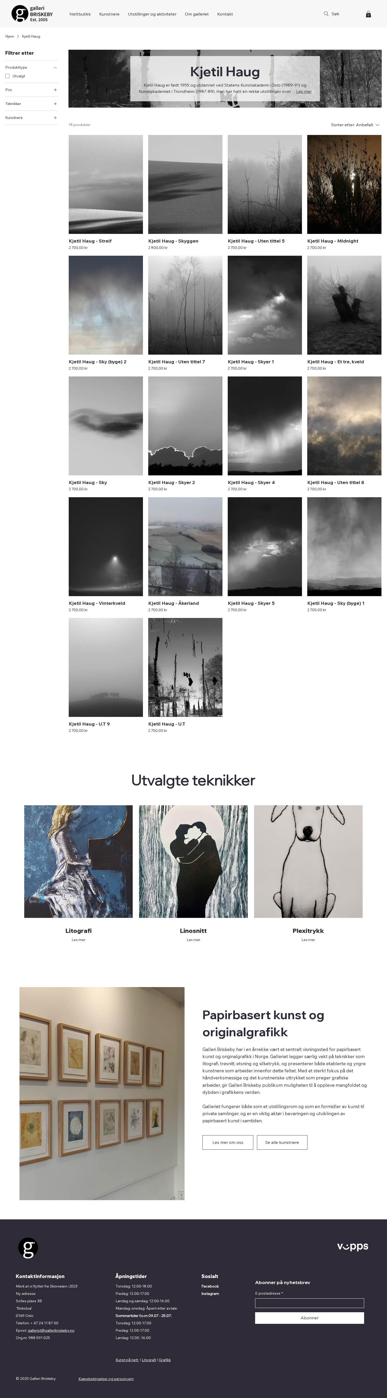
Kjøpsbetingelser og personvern (106, 1378)
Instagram (210, 1293)
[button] (368, 14)
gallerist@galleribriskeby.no (51, 1330)
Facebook (210, 1286)
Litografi (149, 1359)
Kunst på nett (127, 1359)
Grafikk (165, 1359)
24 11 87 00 (48, 1323)
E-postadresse (269, 1293)
